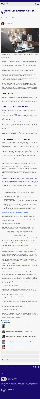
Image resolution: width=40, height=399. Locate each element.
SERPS (15, 114)
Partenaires (3, 373)
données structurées (20, 242)
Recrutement (8, 17)
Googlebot (12, 227)
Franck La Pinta (15, 88)
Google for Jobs (4, 245)
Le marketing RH (4, 54)
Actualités (13, 373)
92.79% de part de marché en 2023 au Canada (13, 79)
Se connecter (35, 4)
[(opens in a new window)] (1, 320)
